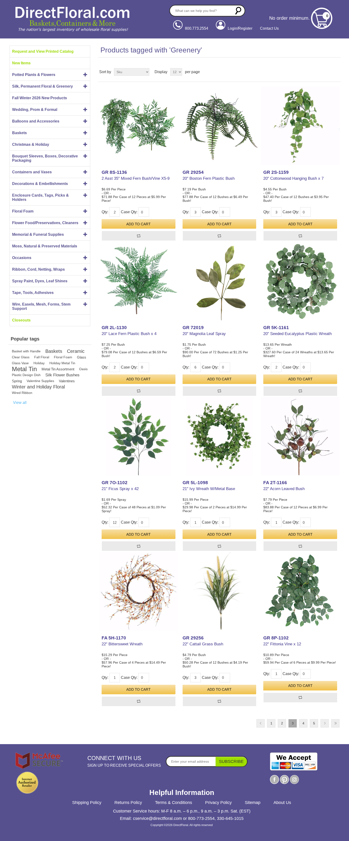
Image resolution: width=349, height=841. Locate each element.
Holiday (39, 363)
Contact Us (269, 28)
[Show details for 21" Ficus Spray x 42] (138, 436)
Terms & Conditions (173, 802)
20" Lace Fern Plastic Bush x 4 (129, 333)
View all (20, 403)
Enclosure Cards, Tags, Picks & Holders (40, 197)
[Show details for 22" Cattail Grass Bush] (219, 591)
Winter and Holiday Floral (38, 386)
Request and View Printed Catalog (43, 51)
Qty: (105, 212)
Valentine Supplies (40, 381)
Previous (260, 723)
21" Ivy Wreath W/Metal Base (209, 489)
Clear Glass (20, 357)
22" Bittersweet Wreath (122, 644)
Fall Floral (41, 357)
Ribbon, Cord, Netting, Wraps (38, 269)
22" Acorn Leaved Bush (284, 489)
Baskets (19, 133)
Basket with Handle (26, 351)
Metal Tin (24, 369)
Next (325, 723)
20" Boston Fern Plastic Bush (209, 178)
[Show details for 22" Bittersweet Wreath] (138, 591)
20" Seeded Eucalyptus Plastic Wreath (297, 333)
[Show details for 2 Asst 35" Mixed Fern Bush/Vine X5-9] (138, 126)
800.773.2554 (196, 28)
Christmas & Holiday (30, 144)
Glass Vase (20, 363)
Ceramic (76, 351)
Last (335, 723)
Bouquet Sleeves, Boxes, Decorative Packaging (45, 158)
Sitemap (252, 802)
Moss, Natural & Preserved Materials (44, 246)
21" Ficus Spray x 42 (120, 489)
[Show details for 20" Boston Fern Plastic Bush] (219, 126)
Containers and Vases (32, 172)
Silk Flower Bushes (62, 375)
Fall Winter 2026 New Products (39, 98)
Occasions (21, 258)
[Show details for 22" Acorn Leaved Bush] (300, 436)
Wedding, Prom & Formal (34, 110)
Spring (17, 381)
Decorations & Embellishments (40, 184)
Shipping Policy (86, 802)
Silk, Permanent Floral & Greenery (42, 86)
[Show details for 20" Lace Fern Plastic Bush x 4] (138, 281)
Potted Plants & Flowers (33, 75)
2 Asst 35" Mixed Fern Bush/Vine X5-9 (136, 178)
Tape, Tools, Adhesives (33, 293)
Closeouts (21, 320)
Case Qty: (129, 212)
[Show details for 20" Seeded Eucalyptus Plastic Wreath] (300, 281)
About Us (282, 802)
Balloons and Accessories (35, 121)
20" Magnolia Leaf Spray (204, 333)
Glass (81, 357)
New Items (21, 63)
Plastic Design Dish (26, 375)
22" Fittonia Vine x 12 (282, 644)
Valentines (67, 381)
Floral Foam (22, 211)
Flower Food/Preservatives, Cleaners (45, 223)
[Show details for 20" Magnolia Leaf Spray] (219, 281)
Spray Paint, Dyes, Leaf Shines (39, 281)
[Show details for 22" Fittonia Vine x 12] (300, 591)
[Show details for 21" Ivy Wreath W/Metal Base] (219, 436)
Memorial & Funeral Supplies (38, 234)
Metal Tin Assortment (58, 369)
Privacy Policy (218, 802)
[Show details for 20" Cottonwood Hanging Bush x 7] (300, 126)
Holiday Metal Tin (62, 363)
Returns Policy (128, 802)
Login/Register (240, 28)
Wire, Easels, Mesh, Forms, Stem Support (41, 306)
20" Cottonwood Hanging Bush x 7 (293, 178)
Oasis (83, 369)
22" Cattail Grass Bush (203, 644)
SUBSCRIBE (231, 761)
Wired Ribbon (22, 393)
